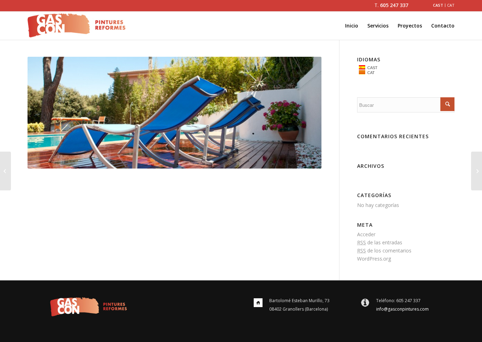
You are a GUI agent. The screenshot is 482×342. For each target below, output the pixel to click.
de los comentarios (384, 250)
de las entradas (379, 242)
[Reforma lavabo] (476, 171)
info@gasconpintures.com (402, 309)
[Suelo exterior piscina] (5, 171)
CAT (370, 73)
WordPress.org (374, 258)
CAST (371, 68)
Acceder (366, 234)
